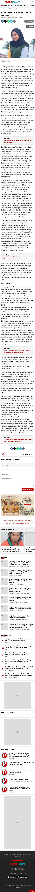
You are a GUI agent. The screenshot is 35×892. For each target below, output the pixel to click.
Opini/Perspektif (12, 9)
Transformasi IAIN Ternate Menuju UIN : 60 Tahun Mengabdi (17, 141)
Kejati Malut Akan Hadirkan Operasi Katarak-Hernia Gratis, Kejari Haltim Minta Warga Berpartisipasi (21, 626)
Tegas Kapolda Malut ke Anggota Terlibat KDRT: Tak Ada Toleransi (20, 607)
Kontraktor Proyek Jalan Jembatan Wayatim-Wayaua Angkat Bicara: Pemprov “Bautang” (20, 572)
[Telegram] (11, 21)
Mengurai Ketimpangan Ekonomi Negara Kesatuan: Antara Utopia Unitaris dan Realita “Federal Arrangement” (12, 550)
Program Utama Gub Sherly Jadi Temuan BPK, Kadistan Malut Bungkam (18, 639)
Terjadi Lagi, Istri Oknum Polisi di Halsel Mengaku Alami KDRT (20, 616)
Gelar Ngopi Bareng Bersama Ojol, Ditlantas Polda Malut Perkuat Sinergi (20, 581)
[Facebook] (2, 21)
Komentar (30, 21)
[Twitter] (5, 21)
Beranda (3, 9)
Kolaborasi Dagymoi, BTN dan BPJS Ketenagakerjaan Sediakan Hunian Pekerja (19, 674)
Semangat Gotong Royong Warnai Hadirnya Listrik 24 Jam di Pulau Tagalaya (20, 599)
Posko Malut (5, 15)
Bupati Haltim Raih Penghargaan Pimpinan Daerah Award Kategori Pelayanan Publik (20, 590)
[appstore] (12, 876)
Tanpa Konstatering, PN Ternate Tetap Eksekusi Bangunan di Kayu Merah (18, 660)
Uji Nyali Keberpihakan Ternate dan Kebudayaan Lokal (15, 258)
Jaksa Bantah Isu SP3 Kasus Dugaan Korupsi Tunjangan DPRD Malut (17, 653)
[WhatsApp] (8, 21)
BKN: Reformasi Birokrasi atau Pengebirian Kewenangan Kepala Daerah (17, 440)
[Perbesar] (17, 57)
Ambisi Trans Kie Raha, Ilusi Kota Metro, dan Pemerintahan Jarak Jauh (16, 351)
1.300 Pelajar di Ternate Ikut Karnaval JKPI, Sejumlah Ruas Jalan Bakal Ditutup (19, 667)
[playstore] (22, 876)
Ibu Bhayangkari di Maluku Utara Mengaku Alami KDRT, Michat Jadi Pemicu (19, 646)
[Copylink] (14, 21)
